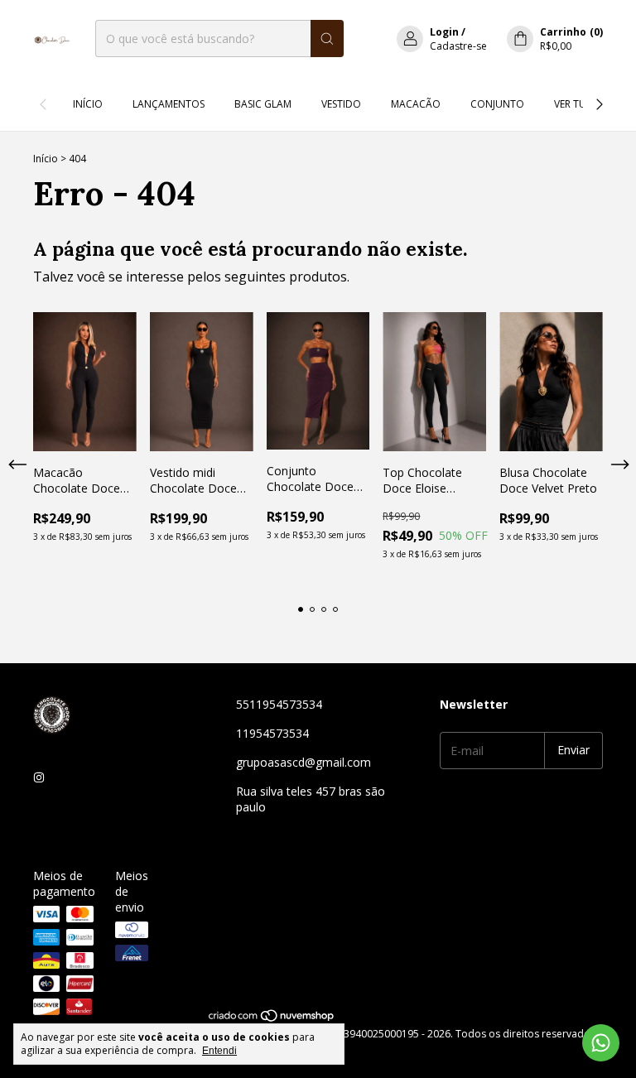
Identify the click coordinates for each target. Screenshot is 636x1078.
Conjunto (497, 104)
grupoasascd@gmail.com (303, 762)
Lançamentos (168, 104)
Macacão (416, 104)
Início (88, 104)
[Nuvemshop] (272, 1020)
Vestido (341, 104)
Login (444, 32)
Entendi (219, 1050)
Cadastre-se (458, 46)
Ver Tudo (578, 104)
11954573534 (272, 733)
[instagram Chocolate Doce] (39, 778)
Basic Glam (263, 104)
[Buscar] (327, 38)
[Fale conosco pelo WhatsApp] (600, 1042)
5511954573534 (279, 704)
